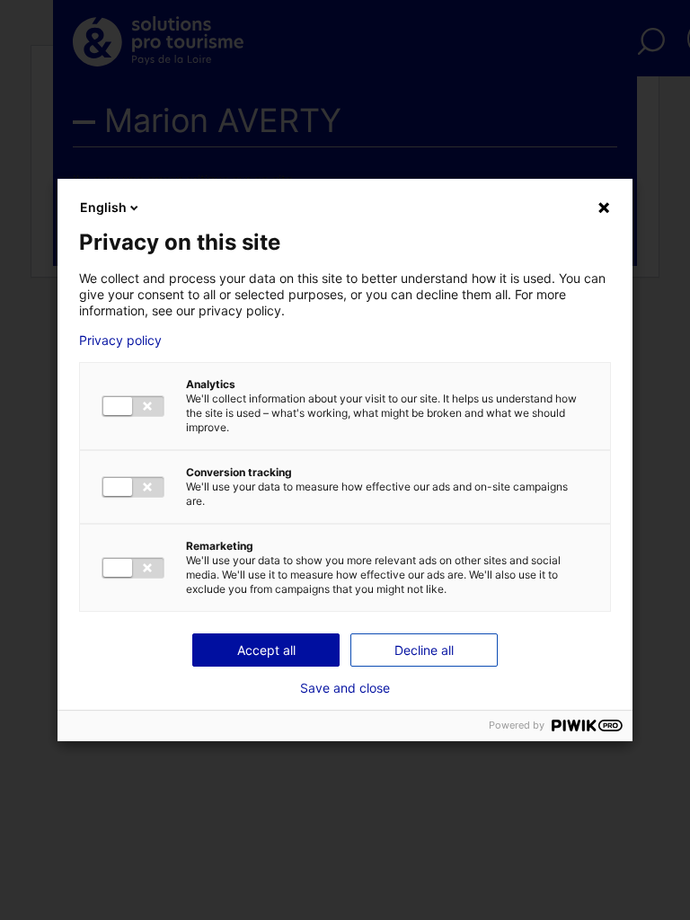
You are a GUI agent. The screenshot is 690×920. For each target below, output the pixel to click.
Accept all (266, 650)
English (103, 207)
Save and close (345, 688)
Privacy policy (120, 340)
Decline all (424, 650)
